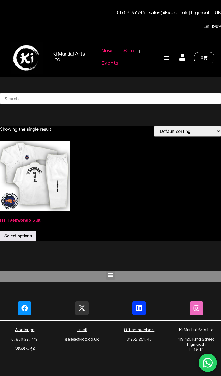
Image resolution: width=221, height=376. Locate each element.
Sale (128, 51)
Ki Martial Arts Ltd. (69, 58)
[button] (166, 57)
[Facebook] (24, 308)
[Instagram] (196, 308)
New (106, 51)
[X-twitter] (82, 308)
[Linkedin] (139, 308)
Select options (18, 236)
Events (109, 64)
